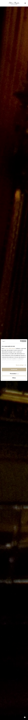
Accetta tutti (14, 369)
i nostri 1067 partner (10, 348)
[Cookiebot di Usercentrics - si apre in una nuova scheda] (20, 341)
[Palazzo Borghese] (14, 3)
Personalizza (13, 373)
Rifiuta (14, 377)
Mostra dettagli (20, 365)
